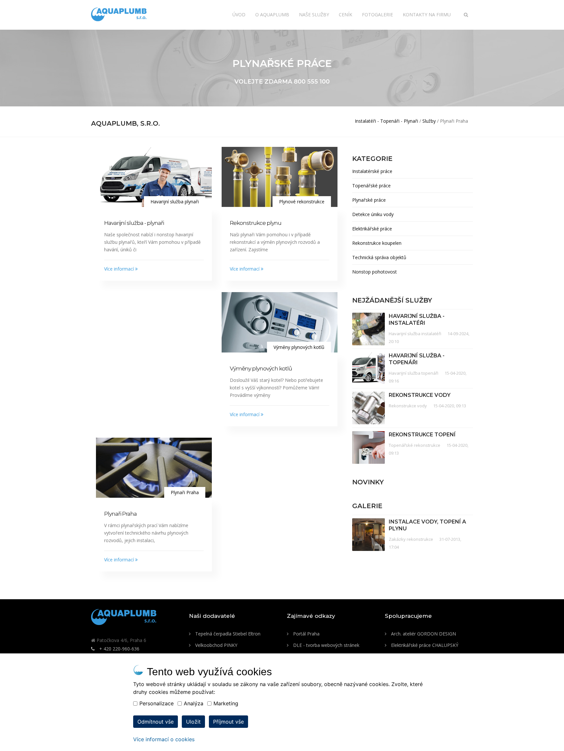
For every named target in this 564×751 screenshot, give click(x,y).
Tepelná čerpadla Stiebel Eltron (227, 634)
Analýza (193, 703)
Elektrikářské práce (372, 229)
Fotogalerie (377, 14)
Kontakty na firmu (427, 14)
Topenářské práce (371, 185)
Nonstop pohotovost (374, 272)
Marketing (225, 703)
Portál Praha (306, 634)
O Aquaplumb (272, 14)
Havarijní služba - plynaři (134, 223)
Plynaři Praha (120, 513)
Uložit (193, 721)
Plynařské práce (369, 200)
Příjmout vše (228, 721)
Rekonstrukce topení (422, 434)
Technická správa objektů (379, 257)
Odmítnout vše (155, 721)
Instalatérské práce (372, 171)
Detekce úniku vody (373, 214)
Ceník (345, 14)
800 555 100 (312, 81)
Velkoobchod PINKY (215, 645)
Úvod (238, 14)
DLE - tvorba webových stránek (325, 645)
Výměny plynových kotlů (261, 368)
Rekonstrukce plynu (255, 223)
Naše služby (314, 14)
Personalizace (156, 703)
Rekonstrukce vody (419, 395)
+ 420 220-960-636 (118, 649)
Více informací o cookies (164, 739)
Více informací (119, 269)
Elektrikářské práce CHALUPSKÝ (424, 645)
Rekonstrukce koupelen (376, 243)
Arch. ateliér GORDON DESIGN (423, 634)
